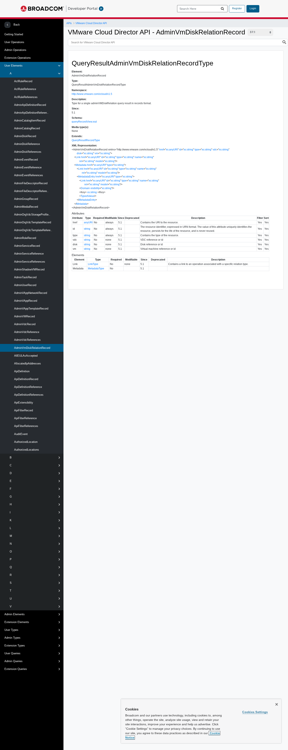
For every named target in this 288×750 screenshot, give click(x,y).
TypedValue (87, 196)
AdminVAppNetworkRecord (30, 293)
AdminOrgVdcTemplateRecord (32, 222)
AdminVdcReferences (27, 339)
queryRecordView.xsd (84, 121)
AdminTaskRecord (24, 277)
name (138, 157)
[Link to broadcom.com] (42, 8)
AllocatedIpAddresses (27, 363)
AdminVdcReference (26, 332)
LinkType (93, 264)
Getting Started (13, 34)
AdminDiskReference (26, 144)
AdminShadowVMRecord (28, 269)
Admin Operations (15, 50)
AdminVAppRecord (25, 300)
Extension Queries (15, 669)
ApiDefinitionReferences (28, 394)
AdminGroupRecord (25, 198)
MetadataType (96, 268)
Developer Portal (82, 8)
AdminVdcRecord (24, 324)
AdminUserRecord (24, 285)
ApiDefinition (21, 371)
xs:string (188, 149)
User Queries (12, 653)
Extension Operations (17, 57)
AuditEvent (20, 434)
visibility (95, 188)
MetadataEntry (86, 176)
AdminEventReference (27, 167)
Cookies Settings (255, 712)
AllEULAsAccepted (25, 355)
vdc (215, 149)
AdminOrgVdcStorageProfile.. (31, 214)
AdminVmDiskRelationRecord (31, 347)
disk (79, 153)
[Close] (276, 704)
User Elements (13, 65)
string (87, 228)
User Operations (14, 42)
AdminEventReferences (28, 175)
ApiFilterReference (25, 418)
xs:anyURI (172, 149)
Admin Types (12, 637)
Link (78, 157)
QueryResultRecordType (86, 140)
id (180, 149)
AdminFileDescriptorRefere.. (30, 191)
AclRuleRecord (22, 81)
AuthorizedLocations (26, 449)
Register (237, 8)
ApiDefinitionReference (27, 387)
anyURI (88, 222)
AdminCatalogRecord (26, 128)
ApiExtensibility (23, 402)
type (197, 149)
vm (96, 153)
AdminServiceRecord (26, 245)
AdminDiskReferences (27, 151)
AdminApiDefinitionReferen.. (30, 112)
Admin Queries (13, 661)
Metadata (81, 165)
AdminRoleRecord (24, 238)
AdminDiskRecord (24, 136)
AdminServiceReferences (29, 261)
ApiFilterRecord (23, 410)
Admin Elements (14, 614)
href (161, 149)
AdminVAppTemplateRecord (30, 308)
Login (253, 8)
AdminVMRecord (24, 316)
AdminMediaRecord (25, 206)
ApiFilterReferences (25, 426)
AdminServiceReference (28, 253)
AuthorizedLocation (25, 441)
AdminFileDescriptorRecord (30, 183)
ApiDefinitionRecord (25, 379)
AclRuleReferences (25, 97)
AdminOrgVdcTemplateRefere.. (32, 230)
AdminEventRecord (25, 159)
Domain (85, 188)
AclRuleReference (24, 89)
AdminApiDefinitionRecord (29, 104)
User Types (11, 629)
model (99, 161)
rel (80, 161)
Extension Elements (16, 622)
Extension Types (14, 645)
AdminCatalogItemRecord (29, 120)
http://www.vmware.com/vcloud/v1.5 (92, 94)
